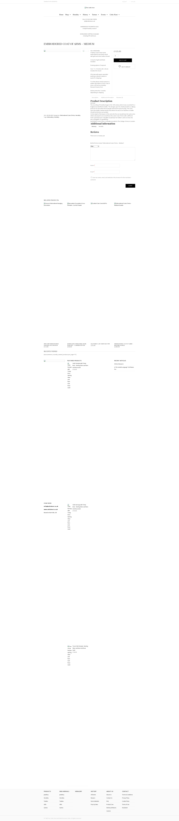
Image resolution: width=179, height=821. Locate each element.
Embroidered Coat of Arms (67, 115)
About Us (108, 794)
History (85, 15)
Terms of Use (125, 804)
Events (103, 15)
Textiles (46, 801)
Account (124, 1)
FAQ (107, 801)
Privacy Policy (125, 798)
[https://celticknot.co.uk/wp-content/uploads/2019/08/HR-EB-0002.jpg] (72, 80)
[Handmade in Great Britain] (89, 7)
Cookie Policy (125, 801)
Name (92, 165)
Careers (108, 811)
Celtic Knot (114, 15)
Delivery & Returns (111, 808)
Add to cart (123, 60)
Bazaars (93, 798)
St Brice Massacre (119, 364)
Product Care (109, 804)
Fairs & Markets (95, 801)
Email (92, 172)
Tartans (94, 15)
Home (61, 15)
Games (46, 808)
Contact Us (109, 798)
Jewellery (46, 794)
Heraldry (76, 15)
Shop (67, 15)
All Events (93, 794)
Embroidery (50, 117)
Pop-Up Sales (94, 804)
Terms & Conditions (127, 794)
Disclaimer (125, 808)
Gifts (45, 804)
